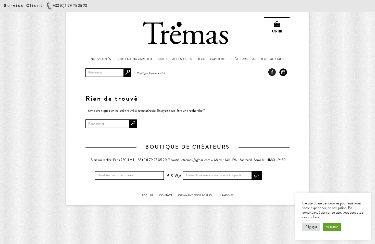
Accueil (147, 195)
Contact (165, 195)
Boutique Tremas (187, 32)
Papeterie (218, 59)
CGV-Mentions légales (195, 195)
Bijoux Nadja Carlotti (134, 59)
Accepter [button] (332, 226)
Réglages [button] (311, 226)
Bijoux (162, 59)
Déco (201, 59)
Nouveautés (101, 59)
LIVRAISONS (225, 195)
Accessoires (182, 59)
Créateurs (238, 59)
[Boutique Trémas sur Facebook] (272, 72)
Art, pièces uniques (267, 59)
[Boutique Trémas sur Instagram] (283, 72)
